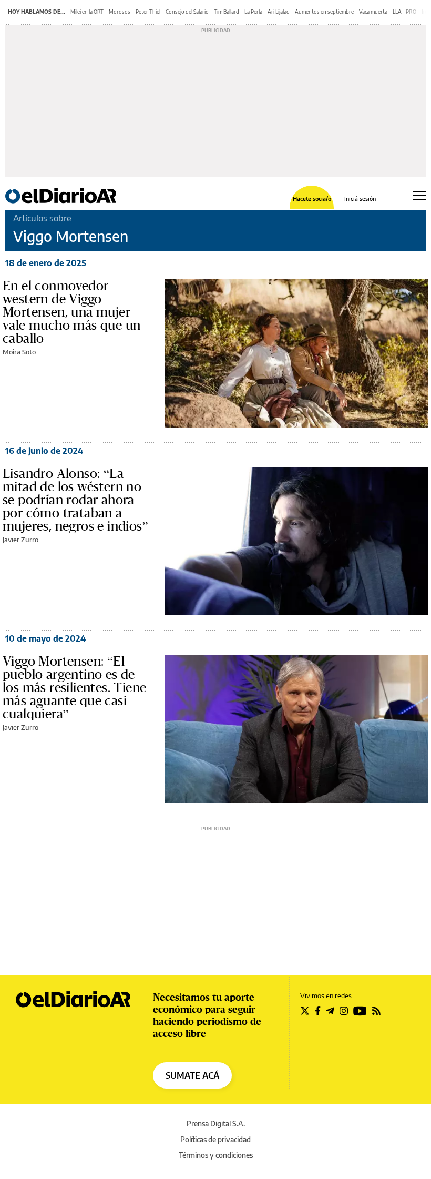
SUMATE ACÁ (192, 1075)
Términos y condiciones (216, 1155)
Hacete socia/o (312, 198)
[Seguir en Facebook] (318, 1010)
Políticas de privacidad (215, 1139)
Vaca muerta (373, 11)
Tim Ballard (226, 11)
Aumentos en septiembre (324, 11)
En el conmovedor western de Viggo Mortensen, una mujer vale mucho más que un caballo (71, 312)
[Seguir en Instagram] (344, 1010)
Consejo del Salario (187, 11)
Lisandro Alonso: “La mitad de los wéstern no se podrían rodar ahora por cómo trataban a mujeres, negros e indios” (75, 499)
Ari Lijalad (279, 11)
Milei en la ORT (87, 11)
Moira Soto (19, 352)
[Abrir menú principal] (419, 195)
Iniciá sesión (360, 198)
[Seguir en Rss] (376, 1010)
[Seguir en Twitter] (305, 1010)
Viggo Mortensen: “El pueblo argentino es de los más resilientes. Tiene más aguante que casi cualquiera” (74, 687)
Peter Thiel (148, 11)
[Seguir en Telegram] (330, 1010)
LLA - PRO (404, 11)
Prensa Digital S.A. (216, 1123)
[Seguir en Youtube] (360, 1010)
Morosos (119, 11)
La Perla (253, 11)
